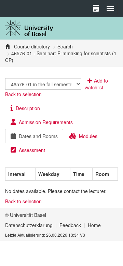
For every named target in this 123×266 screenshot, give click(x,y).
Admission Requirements (46, 122)
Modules (88, 136)
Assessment (32, 150)
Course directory (31, 46)
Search (65, 46)
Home (94, 225)
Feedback (70, 225)
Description (28, 108)
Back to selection (23, 94)
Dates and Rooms (38, 136)
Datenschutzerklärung (29, 225)
